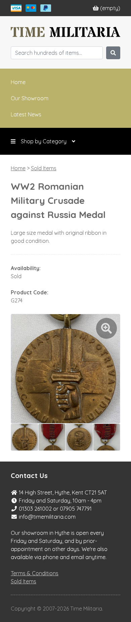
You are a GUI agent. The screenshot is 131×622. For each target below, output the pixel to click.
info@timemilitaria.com (47, 516)
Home (18, 82)
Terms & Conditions (34, 573)
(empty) (110, 8)
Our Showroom (29, 98)
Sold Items (43, 168)
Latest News (26, 114)
